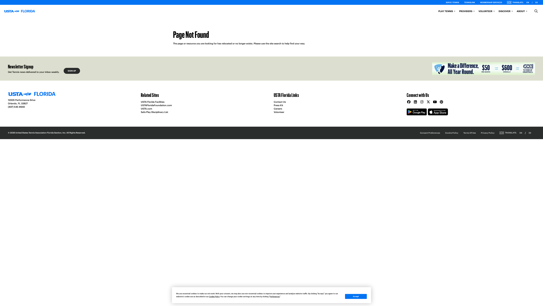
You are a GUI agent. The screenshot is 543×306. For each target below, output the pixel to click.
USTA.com (146, 108)
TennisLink (469, 2)
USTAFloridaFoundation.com (156, 105)
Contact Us (280, 101)
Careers (278, 108)
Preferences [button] (275, 297)
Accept (356, 297)
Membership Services (491, 2)
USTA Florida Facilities (152, 101)
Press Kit (278, 105)
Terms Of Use (469, 133)
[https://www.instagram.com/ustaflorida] (422, 102)
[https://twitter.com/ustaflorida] (428, 102)
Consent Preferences (430, 133)
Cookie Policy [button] (214, 297)
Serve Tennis (452, 2)
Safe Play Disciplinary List (154, 112)
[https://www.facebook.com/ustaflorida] (409, 102)
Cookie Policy (451, 133)
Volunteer (279, 112)
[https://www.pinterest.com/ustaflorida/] (441, 102)
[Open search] (536, 11)
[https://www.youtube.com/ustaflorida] (435, 102)
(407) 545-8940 (16, 106)
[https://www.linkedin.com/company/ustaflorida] (415, 102)
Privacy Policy (487, 133)
